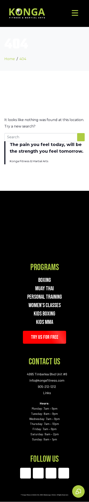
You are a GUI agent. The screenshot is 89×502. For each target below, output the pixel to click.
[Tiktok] (51, 473)
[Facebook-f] (25, 473)
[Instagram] (38, 473)
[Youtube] (63, 473)
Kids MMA (44, 322)
